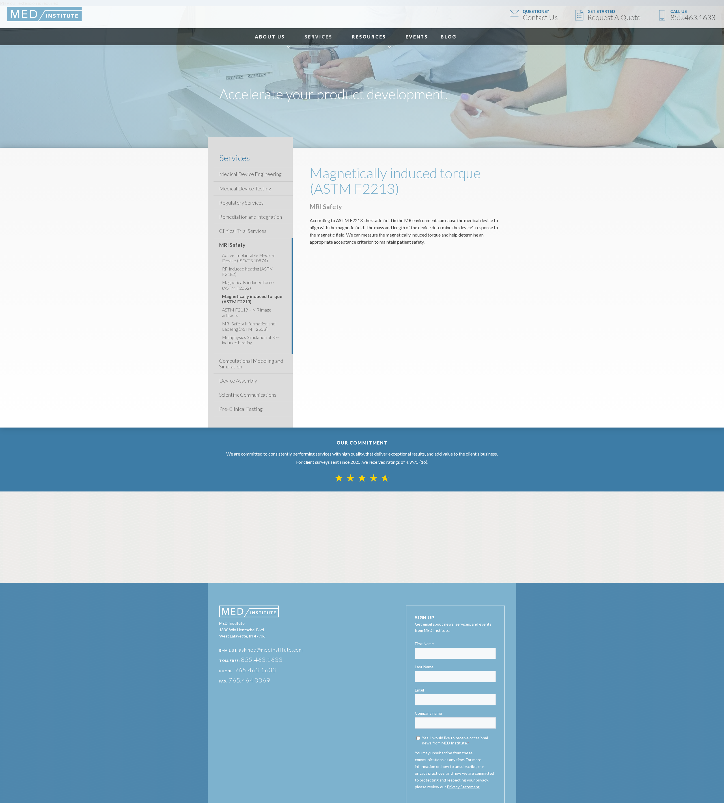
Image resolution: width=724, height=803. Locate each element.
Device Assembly (238, 380)
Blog (448, 36)
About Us (270, 36)
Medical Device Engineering (250, 174)
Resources (369, 36)
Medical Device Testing (245, 188)
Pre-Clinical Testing (241, 409)
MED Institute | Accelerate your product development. (44, 14)
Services (318, 36)
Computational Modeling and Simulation (251, 363)
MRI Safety (232, 245)
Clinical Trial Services (242, 231)
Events (417, 36)
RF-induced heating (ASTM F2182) (247, 271)
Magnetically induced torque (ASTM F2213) (252, 298)
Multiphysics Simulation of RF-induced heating (250, 339)
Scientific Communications (247, 395)
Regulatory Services (241, 202)
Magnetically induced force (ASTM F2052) (248, 285)
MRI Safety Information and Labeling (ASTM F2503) (248, 326)
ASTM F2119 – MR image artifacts (247, 312)
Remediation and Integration (250, 217)
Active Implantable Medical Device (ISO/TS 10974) (248, 257)
